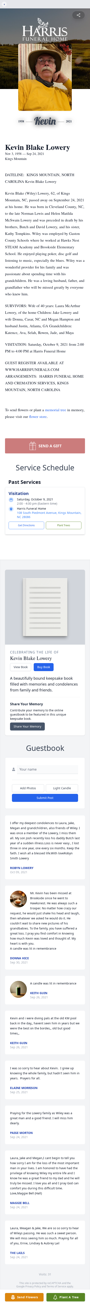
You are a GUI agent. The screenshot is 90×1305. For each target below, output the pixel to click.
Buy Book (43, 667)
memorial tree (55, 409)
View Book (21, 667)
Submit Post (45, 798)
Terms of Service (56, 1286)
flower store (38, 416)
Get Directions (26, 525)
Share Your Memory (27, 726)
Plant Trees (63, 525)
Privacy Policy (33, 1286)
